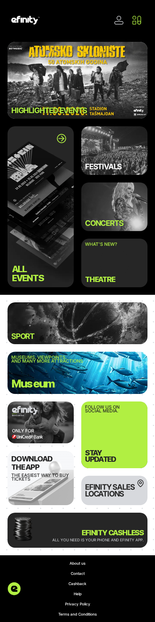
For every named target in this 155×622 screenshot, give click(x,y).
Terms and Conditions (77, 614)
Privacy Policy (77, 604)
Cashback (77, 583)
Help (78, 593)
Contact (78, 573)
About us (77, 563)
